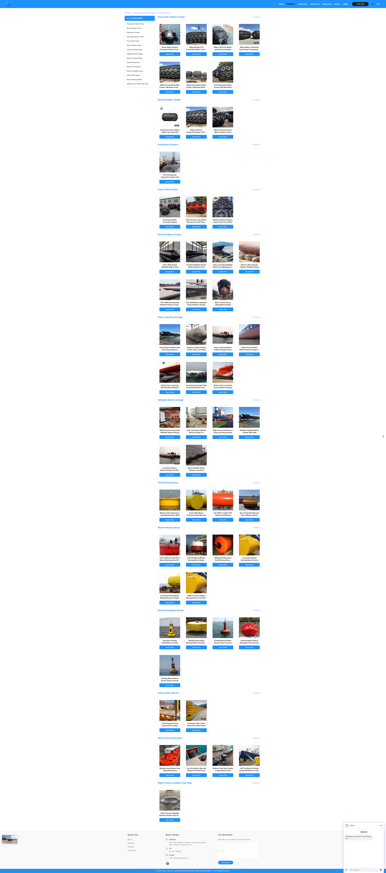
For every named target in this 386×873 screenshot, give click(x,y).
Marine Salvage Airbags (134, 58)
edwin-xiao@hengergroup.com (179, 858)
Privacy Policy (161, 871)
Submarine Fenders (133, 32)
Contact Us (315, 4)
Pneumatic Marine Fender (135, 37)
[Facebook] (383, 436)
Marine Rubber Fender (134, 28)
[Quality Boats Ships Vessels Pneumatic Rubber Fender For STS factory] (169, 34)
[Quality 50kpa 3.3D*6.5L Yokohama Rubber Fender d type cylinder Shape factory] (196, 117)
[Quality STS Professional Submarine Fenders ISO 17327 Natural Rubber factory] (169, 162)
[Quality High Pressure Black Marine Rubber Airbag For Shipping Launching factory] (249, 334)
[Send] (381, 870)
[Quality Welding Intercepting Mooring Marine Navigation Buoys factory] (196, 627)
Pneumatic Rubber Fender (135, 24)
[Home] (125, 13)
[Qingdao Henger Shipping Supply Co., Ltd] (8, 4)
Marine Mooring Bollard (134, 79)
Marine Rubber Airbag (134, 45)
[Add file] (346, 870)
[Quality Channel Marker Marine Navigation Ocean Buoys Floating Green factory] (249, 627)
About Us (302, 4)
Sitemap (169, 871)
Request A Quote (327, 4)
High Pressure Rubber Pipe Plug (137, 84)
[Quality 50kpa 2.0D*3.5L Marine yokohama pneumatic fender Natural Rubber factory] (223, 34)
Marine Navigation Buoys (135, 71)
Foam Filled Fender (133, 41)
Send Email (226, 862)
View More (256, 17)
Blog (346, 4)
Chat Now (360, 4)
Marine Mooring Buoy (134, 66)
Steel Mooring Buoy (133, 62)
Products (290, 4)
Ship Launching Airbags (134, 49)
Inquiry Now (170, 54)
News (336, 4)
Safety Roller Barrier (133, 75)
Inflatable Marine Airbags (135, 54)
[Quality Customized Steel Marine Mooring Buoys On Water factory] (169, 582)
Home (281, 4)
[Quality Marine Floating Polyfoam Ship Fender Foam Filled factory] (223, 207)
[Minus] (381, 825)
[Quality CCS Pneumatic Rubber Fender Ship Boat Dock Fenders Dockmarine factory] (223, 72)
